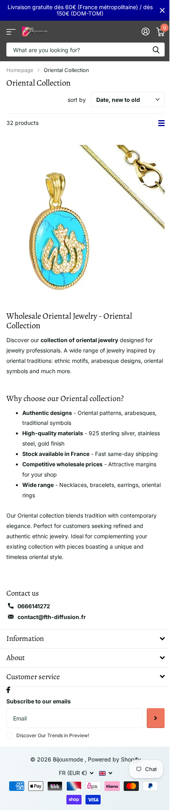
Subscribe (156, 718)
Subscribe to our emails (38, 701)
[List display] (161, 123)
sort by (77, 99)
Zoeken (156, 49)
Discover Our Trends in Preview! (52, 735)
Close (162, 10)
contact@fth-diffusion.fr (51, 616)
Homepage (19, 70)
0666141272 (33, 606)
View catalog (11, 31)
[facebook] (8, 690)
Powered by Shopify (114, 759)
